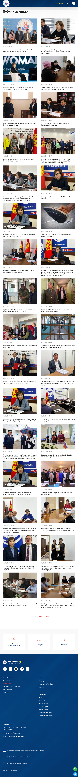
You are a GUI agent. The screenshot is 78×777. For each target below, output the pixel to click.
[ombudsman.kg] (6, 3)
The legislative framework (47, 701)
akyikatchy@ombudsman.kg (15, 736)
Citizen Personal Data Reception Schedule (13, 644)
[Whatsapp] (75, 769)
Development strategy (45, 715)
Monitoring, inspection (45, 712)
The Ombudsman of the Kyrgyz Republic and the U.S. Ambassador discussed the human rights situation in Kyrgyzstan (19, 567)
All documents (43, 698)
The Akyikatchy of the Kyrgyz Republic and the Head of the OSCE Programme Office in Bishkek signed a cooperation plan (57, 51)
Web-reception (39, 645)
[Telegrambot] (75, 774)
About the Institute (8, 678)
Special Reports (43, 707)
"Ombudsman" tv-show (46, 684)
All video (41, 681)
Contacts (5, 692)
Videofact (42, 687)
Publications (7, 684)
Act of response (44, 704)
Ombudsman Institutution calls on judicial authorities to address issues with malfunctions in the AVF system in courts (57, 383)
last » (47, 617)
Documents (6, 681)
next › (41, 617)
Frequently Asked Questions (11, 686)
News (40, 690)
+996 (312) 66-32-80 (13, 733)
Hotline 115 (62, 3)
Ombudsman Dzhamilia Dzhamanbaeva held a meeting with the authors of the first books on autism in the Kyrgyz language (57, 567)
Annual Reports (43, 709)
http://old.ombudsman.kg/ (13, 758)
